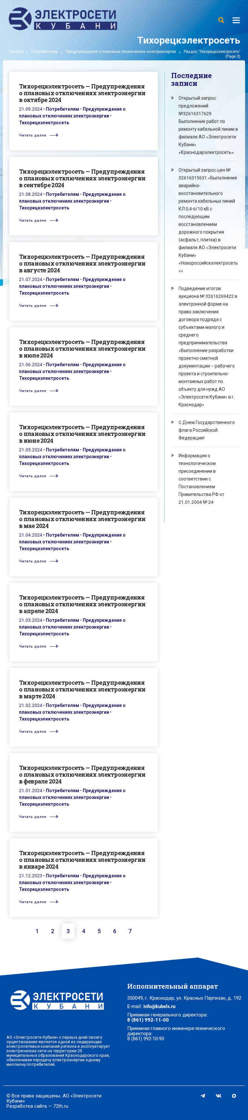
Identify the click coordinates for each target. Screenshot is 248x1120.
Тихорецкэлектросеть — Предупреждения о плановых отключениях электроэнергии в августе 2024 (82, 263)
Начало (17, 51)
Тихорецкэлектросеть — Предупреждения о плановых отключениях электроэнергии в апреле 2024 (82, 604)
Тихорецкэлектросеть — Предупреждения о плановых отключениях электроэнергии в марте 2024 (82, 689)
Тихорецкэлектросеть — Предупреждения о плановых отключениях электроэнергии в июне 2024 (82, 433)
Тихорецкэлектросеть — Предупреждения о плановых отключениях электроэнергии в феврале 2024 (82, 774)
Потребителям (44, 51)
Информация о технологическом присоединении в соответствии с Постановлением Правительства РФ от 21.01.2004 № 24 (201, 479)
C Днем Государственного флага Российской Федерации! (207, 430)
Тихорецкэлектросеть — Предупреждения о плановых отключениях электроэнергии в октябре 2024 (82, 93)
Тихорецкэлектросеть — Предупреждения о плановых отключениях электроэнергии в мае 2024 (82, 519)
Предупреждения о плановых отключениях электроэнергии (121, 51)
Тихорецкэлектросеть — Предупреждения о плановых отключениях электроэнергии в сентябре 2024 (82, 178)
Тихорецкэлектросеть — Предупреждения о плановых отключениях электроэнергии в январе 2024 (82, 859)
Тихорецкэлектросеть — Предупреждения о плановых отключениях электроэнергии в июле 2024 (82, 348)
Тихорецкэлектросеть (44, 122)
